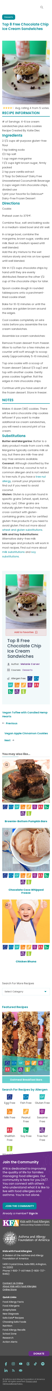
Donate (39, 1353)
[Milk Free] (17, 685)
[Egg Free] (29, 678)
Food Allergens (11, 1305)
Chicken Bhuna (26, 961)
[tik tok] (35, 1363)
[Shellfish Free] (36, 685)
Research (8, 1337)
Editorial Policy (15, 1383)
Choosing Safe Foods (14, 1321)
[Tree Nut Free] (17, 691)
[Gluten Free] (10, 685)
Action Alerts (10, 1341)
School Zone (9, 1333)
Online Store (10, 1290)
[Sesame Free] (30, 685)
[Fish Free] (36, 678)
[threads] (28, 1363)
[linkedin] (6, 1370)
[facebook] (6, 1363)
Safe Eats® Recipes (13, 1317)
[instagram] (13, 1363)
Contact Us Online (13, 1283)
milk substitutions (13, 552)
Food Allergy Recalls (14, 1329)
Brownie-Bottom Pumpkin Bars (26, 821)
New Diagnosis (11, 1313)
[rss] (13, 1370)
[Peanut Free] (23, 685)
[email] (20, 1370)
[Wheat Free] (23, 691)
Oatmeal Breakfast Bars (26, 1079)
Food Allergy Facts (13, 1302)
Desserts (8, 17)
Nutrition (7, 1325)
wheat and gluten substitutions (22, 530)
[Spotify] (42, 1363)
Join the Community (19, 1206)
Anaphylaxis (9, 1309)
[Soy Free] (10, 691)
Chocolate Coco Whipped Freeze (26, 891)
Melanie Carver (30, 664)
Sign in (33, 1213)
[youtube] (20, 1363)
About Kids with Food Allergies (19, 1286)
